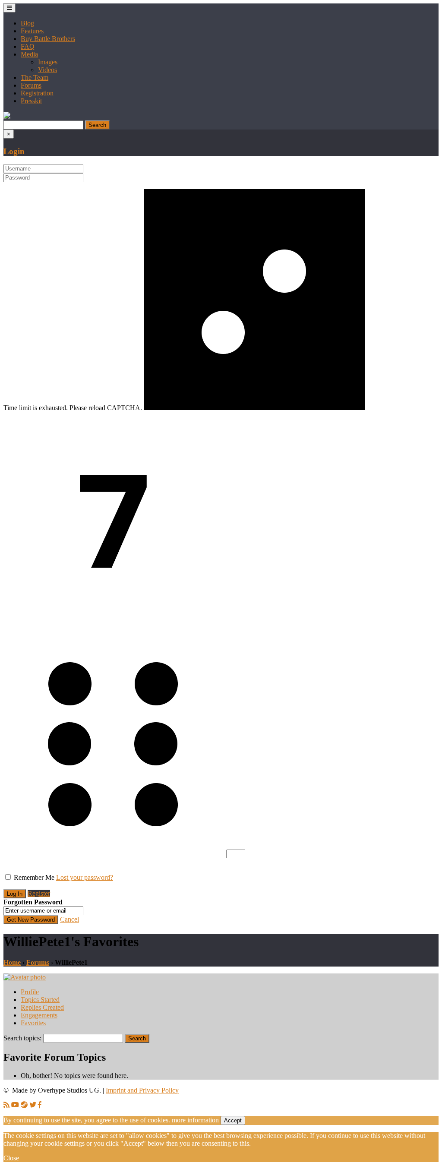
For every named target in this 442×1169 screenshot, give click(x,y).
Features (32, 31)
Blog (27, 23)
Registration (37, 93)
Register (39, 893)
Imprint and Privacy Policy (142, 1090)
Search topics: (22, 1038)
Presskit (31, 100)
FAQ (28, 46)
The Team (34, 77)
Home (12, 962)
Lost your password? (84, 877)
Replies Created (42, 1007)
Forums (31, 85)
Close (11, 1158)
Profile (30, 991)
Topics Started (40, 999)
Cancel (69, 919)
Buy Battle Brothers (48, 38)
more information (195, 1120)
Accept (233, 1120)
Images (47, 62)
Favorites (33, 1023)
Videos (47, 69)
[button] (6, 116)
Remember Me (34, 877)
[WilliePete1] (24, 977)
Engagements (39, 1015)
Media (29, 54)
